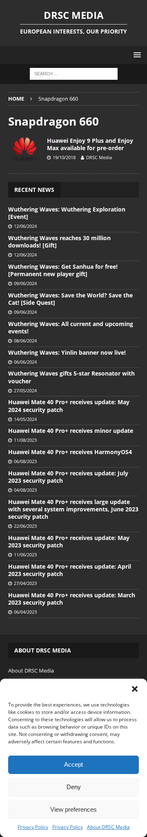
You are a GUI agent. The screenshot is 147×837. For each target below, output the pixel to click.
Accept (73, 764)
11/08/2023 (25, 440)
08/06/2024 (25, 341)
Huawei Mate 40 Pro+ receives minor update (70, 430)
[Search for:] (74, 73)
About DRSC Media (108, 827)
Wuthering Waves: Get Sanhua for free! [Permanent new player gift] (63, 270)
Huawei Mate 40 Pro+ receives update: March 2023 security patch (71, 598)
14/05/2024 (25, 419)
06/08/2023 (25, 461)
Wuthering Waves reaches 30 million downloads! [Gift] (59, 241)
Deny (74, 786)
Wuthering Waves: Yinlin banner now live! (67, 352)
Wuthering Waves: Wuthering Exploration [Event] (66, 212)
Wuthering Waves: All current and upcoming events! (70, 327)
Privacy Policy (33, 827)
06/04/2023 (25, 612)
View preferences (73, 809)
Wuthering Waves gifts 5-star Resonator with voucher (71, 377)
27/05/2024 (25, 390)
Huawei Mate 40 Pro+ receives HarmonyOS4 (70, 452)
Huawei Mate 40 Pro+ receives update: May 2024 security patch (68, 405)
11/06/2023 (25, 554)
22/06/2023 (25, 526)
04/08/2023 (25, 490)
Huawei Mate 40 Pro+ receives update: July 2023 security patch (68, 476)
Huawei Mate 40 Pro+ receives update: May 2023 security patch (68, 541)
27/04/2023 (25, 583)
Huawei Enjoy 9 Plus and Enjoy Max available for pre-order (90, 144)
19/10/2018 (64, 157)
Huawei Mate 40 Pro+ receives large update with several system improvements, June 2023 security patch (73, 509)
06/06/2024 (25, 362)
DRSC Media (99, 157)
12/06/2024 (25, 226)
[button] (135, 689)
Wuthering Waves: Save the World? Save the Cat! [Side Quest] (70, 298)
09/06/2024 (25, 283)
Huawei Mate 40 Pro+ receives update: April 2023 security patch (69, 570)
